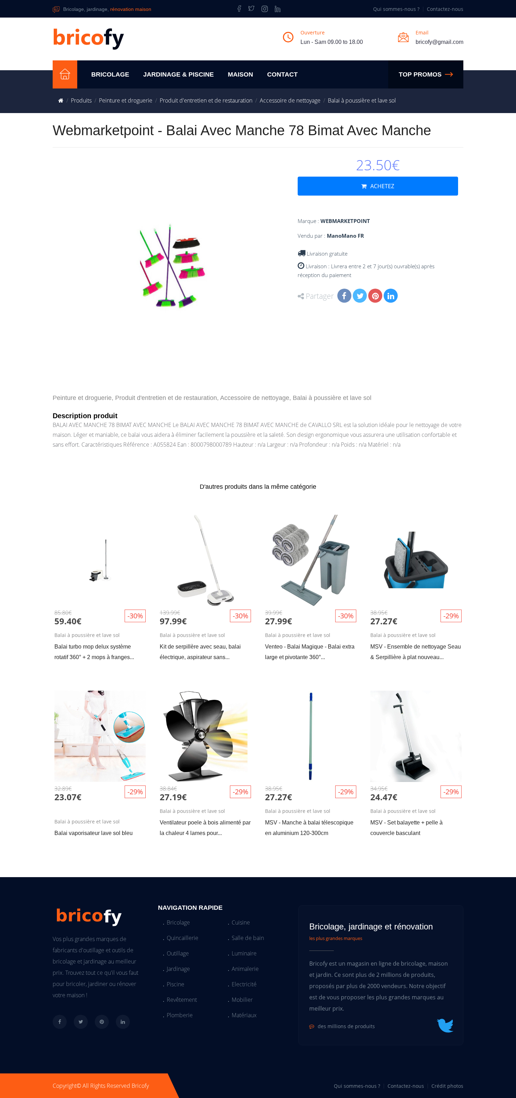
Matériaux (244, 1015)
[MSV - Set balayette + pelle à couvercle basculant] (416, 769)
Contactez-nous (445, 9)
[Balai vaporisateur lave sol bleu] (100, 769)
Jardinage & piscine (178, 74)
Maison (240, 74)
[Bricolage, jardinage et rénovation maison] (89, 39)
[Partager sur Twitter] (360, 296)
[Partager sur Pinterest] (376, 296)
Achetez (381, 186)
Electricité (244, 984)
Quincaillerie (182, 938)
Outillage (178, 953)
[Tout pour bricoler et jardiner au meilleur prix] (65, 74)
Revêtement (182, 1000)
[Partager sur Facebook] (345, 296)
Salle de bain (248, 938)
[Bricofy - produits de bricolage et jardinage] (265, 9)
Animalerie (245, 969)
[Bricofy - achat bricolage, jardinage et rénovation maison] (88, 915)
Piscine (175, 984)
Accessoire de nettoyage (290, 100)
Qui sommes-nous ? (396, 9)
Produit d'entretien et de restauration (206, 100)
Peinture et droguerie (125, 100)
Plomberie (180, 1015)
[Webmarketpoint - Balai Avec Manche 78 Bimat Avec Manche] (172, 267)
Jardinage (178, 969)
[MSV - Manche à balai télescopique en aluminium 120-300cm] (310, 769)
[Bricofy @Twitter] (251, 9)
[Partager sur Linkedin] (391, 296)
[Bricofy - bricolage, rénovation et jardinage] (61, 100)
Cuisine (241, 922)
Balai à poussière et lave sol (362, 100)
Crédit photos (447, 1086)
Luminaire (244, 953)
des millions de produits (346, 1026)
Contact (282, 74)
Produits (81, 100)
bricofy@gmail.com (439, 42)
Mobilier (242, 1000)
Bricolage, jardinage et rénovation (371, 926)
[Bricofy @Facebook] (238, 9)
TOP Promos (420, 74)
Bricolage (110, 74)
